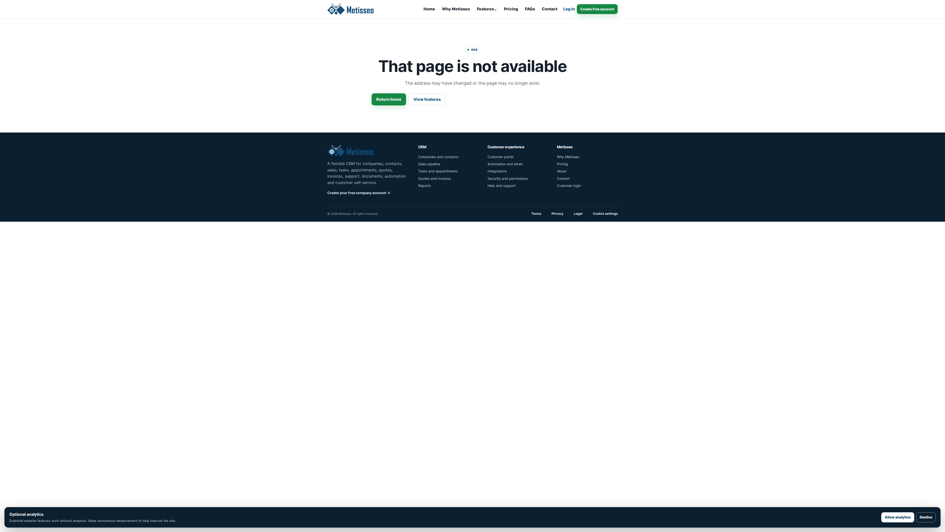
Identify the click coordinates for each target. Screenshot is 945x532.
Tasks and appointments (438, 171)
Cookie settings (605, 214)
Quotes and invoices (434, 178)
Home (429, 8)
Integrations (497, 171)
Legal (578, 214)
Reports (424, 185)
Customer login (569, 185)
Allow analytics (898, 517)
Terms (536, 214)
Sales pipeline (429, 164)
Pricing (511, 8)
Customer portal (500, 157)
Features (487, 8)
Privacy (557, 214)
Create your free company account (358, 193)
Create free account (597, 9)
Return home (388, 99)
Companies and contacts (438, 157)
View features (427, 99)
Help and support (502, 185)
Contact (549, 8)
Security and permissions (508, 178)
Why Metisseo (456, 8)
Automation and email (505, 164)
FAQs (530, 8)
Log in (569, 8)
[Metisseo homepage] (350, 9)
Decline (926, 517)
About (562, 171)
